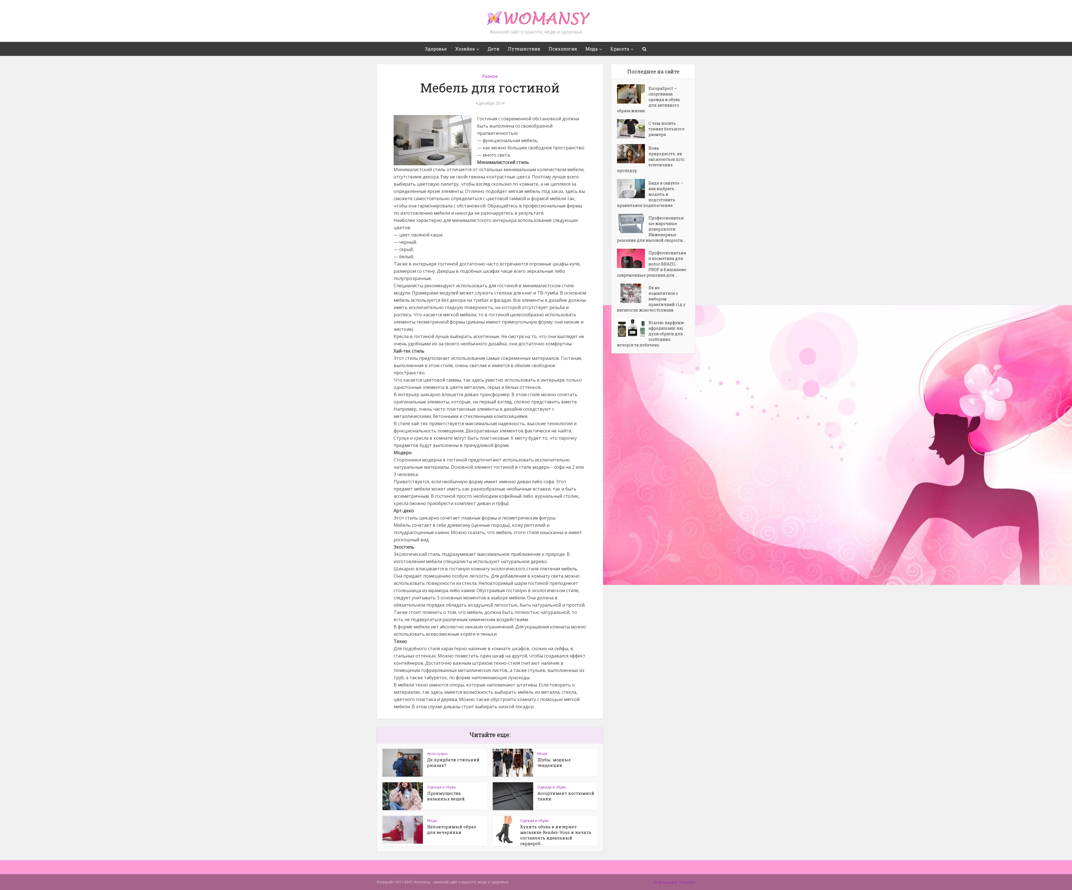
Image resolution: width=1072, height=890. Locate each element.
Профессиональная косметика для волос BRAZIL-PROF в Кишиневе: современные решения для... (652, 264)
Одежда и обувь (441, 786)
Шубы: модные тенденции (554, 762)
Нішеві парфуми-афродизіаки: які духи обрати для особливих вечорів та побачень (651, 334)
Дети (493, 49)
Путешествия (524, 49)
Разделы (687, 882)
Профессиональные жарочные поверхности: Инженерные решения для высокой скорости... (651, 229)
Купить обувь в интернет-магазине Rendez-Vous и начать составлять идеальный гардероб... (555, 835)
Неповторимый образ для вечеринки (451, 829)
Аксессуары (437, 753)
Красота (619, 49)
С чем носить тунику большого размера (667, 129)
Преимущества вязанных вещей (446, 796)
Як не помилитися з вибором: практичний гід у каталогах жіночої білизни (651, 299)
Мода (591, 49)
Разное (490, 76)
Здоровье (436, 49)
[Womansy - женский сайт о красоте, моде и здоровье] (536, 15)
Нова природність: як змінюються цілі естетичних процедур (651, 159)
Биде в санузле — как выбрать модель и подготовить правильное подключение (650, 194)
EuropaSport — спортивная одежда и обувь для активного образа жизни (648, 99)
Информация (665, 882)
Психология (563, 49)
